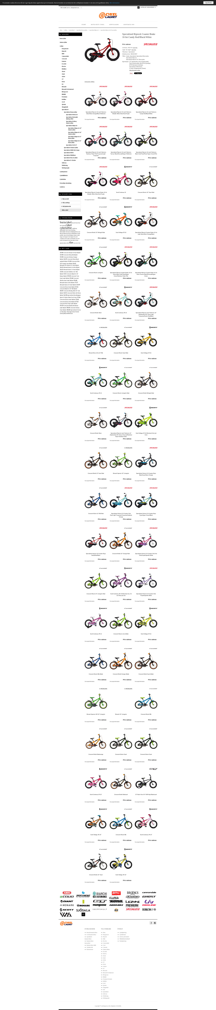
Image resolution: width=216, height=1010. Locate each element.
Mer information (114, 3)
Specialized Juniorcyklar (71, 147)
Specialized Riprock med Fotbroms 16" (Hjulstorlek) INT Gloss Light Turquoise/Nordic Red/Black (146, 314)
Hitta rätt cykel (97, 24)
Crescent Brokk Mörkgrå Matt (146, 393)
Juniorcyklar (63, 42)
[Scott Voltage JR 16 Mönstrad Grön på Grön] (146, 420)
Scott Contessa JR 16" (96, 794)
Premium (64, 97)
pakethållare (74, 233)
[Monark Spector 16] (121, 460)
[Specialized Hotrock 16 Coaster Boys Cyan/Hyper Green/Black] (146, 500)
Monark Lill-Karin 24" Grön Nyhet (69, 265)
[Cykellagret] (108, 15)
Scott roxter (67, 238)
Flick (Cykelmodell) (143, 61)
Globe (63, 76)
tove (77, 243)
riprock (65, 235)
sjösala (61, 243)
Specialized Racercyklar (71, 158)
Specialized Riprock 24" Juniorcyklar (74, 133)
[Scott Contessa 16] (121, 179)
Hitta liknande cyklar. (134, 70)
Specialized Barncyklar (82, 30)
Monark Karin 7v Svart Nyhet (71, 269)
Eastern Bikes (106, 949)
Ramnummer (90, 949)
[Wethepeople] (83, 914)
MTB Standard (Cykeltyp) (136, 65)
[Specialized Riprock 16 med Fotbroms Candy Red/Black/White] (146, 99)
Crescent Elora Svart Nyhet (67, 287)
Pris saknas (102, 118)
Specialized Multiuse (70, 155)
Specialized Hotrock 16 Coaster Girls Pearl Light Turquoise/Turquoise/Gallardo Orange (121, 515)
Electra (64, 66)
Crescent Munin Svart (121, 754)
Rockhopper (70, 235)
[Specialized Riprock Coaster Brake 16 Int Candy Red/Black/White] (102, 50)
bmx (77, 222)
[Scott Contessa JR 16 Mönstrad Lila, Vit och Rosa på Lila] (121, 580)
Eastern (64, 61)
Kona (63, 81)
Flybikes (64, 69)
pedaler (62, 235)
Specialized (72, 30)
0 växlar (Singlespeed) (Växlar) (137, 68)
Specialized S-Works (70, 160)
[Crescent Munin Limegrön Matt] (121, 380)
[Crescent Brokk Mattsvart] (121, 781)
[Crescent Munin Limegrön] (96, 259)
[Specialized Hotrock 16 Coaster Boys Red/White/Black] (96, 540)
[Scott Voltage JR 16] (121, 219)
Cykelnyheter (63, 171)
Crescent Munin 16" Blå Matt (96, 513)
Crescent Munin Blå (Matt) (96, 674)
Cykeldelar (63, 179)
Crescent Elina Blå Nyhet (71, 255)
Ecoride (64, 64)
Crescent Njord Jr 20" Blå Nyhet (68, 289)
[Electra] (133, 897)
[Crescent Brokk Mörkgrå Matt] (146, 380)
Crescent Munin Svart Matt (121, 353)
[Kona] (116, 901)
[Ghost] (149, 896)
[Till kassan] (138, 7)
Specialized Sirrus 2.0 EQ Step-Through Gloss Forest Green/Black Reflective (70, 311)
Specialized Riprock (94, 30)
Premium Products (107, 979)
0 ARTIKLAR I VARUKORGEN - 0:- (148, 7)
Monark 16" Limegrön (121, 714)
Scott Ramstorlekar (91, 934)
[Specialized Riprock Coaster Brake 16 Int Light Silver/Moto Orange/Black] (146, 219)
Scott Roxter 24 (73, 238)
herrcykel (62, 232)
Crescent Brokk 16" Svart (96, 874)
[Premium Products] (132, 905)
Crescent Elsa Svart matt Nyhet (68, 303)
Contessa (63, 225)
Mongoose (65, 92)
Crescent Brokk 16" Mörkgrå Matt (96, 232)
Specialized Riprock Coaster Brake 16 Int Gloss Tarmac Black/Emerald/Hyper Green (146, 274)
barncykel (66, 222)
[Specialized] (103, 86)
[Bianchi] (100, 893)
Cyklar (65, 30)
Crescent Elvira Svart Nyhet (68, 299)
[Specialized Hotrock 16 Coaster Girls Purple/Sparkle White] (146, 580)
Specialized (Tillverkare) (135, 66)
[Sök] (81, 7)
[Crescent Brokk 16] (96, 219)
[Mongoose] (100, 905)
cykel (69, 225)
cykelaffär (66, 228)
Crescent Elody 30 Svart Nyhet (72, 252)
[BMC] (116, 893)
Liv (62, 84)
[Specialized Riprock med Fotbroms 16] (146, 299)
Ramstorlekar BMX (91, 945)
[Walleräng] (66, 914)
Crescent (64, 59)
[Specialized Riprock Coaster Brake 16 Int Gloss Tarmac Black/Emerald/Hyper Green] (146, 259)
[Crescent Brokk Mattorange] (96, 741)
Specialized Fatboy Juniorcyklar (71, 122)
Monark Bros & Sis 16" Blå (96, 353)
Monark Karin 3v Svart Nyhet (68, 285)
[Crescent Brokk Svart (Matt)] (146, 661)
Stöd (68, 243)
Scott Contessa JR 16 (121, 312)
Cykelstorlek (90, 947)
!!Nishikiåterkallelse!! (124, 939)
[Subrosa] (149, 909)
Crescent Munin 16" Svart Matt (146, 192)
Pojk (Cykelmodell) (134, 63)
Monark (64, 86)
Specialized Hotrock (72, 114)
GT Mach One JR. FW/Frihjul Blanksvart (146, 794)
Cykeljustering (122, 932)
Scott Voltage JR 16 (121, 232)
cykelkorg (74, 228)
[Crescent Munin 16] (146, 179)
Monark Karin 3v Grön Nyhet (71, 267)
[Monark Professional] (83, 905)
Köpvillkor (114, 24)
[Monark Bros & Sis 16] (96, 339)
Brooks (105, 941)
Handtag (73, 230)
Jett (66, 231)
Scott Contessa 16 (121, 192)
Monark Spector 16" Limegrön (121, 473)
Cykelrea (62, 187)
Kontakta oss (129, 24)
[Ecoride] (114, 897)
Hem (61, 30)
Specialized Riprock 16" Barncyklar (109, 30)
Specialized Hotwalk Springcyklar (72, 118)
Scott (63, 102)
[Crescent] (153, 166)
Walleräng (65, 165)
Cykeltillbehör (64, 175)
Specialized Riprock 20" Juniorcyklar (75, 129)
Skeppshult (65, 107)
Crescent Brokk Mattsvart (121, 794)
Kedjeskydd (73, 231)
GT (62, 79)
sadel (78, 235)
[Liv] (149, 901)
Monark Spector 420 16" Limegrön (96, 714)
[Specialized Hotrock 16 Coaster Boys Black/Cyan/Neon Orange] (146, 460)
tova (74, 243)
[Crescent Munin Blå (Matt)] (96, 661)
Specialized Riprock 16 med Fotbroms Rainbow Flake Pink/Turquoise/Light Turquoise (96, 153)
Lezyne (104, 966)
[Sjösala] (83, 909)
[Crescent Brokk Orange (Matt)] (121, 661)
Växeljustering (122, 941)
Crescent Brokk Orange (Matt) (121, 674)
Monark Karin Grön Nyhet (67, 282)
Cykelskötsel (122, 934)
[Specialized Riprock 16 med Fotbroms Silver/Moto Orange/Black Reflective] (96, 99)
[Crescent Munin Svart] (121, 741)
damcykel (62, 230)
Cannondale (65, 56)
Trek (79, 243)
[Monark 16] (121, 701)
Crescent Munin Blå (146, 714)
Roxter (75, 235)
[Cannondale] (149, 892)
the (71, 242)
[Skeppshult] (100, 909)
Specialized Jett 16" (71, 145)
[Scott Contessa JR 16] (121, 299)
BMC (63, 53)
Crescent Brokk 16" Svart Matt (96, 473)
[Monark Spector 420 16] (96, 701)
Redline (64, 99)
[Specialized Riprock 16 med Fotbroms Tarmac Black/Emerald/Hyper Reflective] (121, 139)
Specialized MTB (68, 152)
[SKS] (116, 910)
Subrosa (64, 163)
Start (84, 24)
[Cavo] (67, 896)
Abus (104, 932)
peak (79, 233)
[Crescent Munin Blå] (146, 701)
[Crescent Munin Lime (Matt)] (121, 620)
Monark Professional (68, 89)
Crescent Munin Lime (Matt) (120, 634)
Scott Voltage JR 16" (95, 834)
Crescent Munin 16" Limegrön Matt (96, 593)
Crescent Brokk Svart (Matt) (146, 674)
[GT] (153, 769)
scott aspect (65, 237)
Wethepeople (65, 168)
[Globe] (83, 901)
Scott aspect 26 (71, 237)
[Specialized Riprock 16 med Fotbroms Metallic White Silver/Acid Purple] (121, 99)
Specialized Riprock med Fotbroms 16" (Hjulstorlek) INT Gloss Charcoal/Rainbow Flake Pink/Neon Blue (121, 434)
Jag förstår (208, 2)
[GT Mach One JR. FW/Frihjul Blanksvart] (146, 781)
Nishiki (64, 94)
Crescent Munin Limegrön (96, 272)
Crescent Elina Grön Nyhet (67, 301)
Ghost (63, 71)
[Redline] (149, 905)
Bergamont (65, 48)
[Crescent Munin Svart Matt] (121, 339)
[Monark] (103, 327)
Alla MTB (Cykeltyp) (145, 63)
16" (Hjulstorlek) (133, 61)
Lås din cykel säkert (124, 937)
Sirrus (76, 240)
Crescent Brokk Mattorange (96, 754)
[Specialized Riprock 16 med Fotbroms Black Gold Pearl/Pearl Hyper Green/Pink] (146, 139)
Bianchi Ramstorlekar (92, 932)
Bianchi (64, 51)
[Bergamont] (83, 893)
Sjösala (64, 104)
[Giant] (67, 901)
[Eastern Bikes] (100, 896)
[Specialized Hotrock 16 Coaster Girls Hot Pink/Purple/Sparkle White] (146, 540)
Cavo (104, 945)
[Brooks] (133, 893)
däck (67, 230)
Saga (61, 237)
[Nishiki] (116, 905)
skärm (65, 243)
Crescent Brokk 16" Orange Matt (121, 553)
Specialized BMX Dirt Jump (71, 150)
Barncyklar (63, 38)
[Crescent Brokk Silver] (96, 299)
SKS (104, 989)
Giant (63, 74)
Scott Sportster (71, 240)
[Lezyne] (133, 901)
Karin (69, 231)
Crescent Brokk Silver (96, 312)
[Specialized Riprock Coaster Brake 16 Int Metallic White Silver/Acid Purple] (96, 179)
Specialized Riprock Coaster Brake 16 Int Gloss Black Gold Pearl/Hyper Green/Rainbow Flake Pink (121, 274)
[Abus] (67, 893)
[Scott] (128, 166)
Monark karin (67, 233)
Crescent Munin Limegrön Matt (121, 393)
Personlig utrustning (65, 183)
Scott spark (65, 240)
